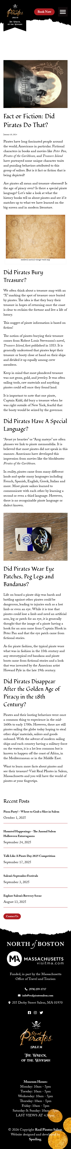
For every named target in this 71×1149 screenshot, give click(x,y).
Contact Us (12, 916)
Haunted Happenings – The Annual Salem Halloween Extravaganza (29, 834)
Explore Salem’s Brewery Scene (22, 896)
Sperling (35, 1140)
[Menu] (63, 11)
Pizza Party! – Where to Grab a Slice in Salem (31, 812)
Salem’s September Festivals (20, 876)
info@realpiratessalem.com (37, 996)
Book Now (44, 12)
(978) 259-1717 (37, 989)
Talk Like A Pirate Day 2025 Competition (29, 856)
